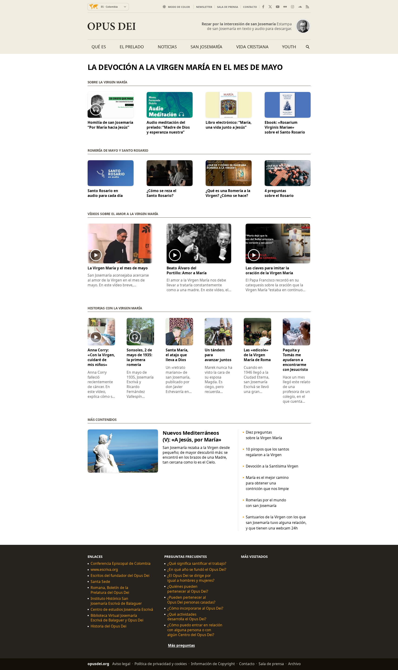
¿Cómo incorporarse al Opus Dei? (195, 608)
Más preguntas (181, 645)
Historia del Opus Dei (108, 626)
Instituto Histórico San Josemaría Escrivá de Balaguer (116, 601)
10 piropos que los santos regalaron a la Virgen (267, 452)
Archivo (294, 663)
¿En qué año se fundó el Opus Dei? (196, 569)
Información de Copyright (213, 663)
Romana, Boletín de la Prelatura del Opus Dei (110, 590)
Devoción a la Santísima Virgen (272, 466)
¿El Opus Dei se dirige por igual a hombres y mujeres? (190, 578)
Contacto (250, 6)
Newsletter (204, 6)
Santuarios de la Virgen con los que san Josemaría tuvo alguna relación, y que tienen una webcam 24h (276, 522)
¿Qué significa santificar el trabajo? (196, 563)
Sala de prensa (227, 6)
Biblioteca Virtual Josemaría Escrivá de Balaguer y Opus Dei (117, 618)
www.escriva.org (104, 569)
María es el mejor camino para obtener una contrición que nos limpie (267, 483)
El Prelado (132, 46)
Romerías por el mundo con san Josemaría (266, 502)
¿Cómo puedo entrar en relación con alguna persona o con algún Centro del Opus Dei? (194, 630)
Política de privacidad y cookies (161, 663)
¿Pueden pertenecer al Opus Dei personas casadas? (191, 600)
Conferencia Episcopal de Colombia (121, 563)
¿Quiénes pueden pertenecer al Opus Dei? (187, 589)
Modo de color (179, 6)
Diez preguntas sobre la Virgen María (264, 435)
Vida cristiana (252, 46)
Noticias (167, 46)
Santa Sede (100, 581)
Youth (289, 46)
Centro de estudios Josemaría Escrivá (122, 609)
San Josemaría (206, 46)
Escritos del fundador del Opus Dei (120, 575)
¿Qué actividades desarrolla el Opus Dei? (186, 616)
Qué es (99, 46)
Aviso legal (121, 663)
